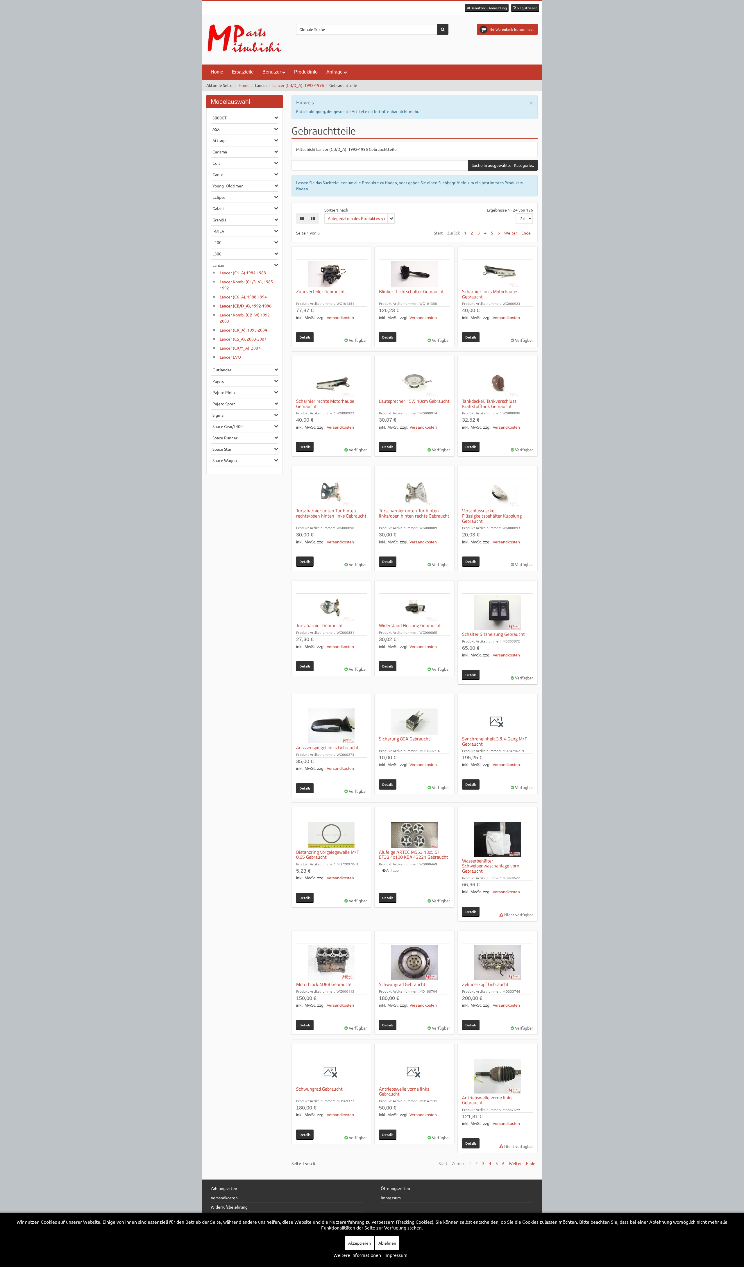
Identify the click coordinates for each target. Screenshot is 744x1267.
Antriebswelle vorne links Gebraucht (404, 1091)
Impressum (391, 1197)
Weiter (510, 232)
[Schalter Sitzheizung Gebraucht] (497, 612)
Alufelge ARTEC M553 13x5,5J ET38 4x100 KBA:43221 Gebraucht (413, 855)
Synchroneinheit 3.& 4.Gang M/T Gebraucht (494, 741)
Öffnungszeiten (395, 1188)
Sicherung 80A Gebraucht (404, 738)
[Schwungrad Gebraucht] (414, 962)
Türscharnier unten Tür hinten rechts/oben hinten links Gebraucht (331, 513)
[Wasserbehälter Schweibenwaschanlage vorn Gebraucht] (497, 839)
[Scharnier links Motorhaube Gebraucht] (497, 274)
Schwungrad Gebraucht (402, 984)
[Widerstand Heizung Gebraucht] (414, 608)
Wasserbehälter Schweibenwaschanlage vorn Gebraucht (490, 865)
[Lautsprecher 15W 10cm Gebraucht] (414, 384)
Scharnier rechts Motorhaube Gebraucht (325, 404)
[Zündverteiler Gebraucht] (331, 274)
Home (217, 71)
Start (438, 232)
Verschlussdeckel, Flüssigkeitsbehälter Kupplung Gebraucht (492, 515)
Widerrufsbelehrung (229, 1206)
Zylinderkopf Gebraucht (485, 984)
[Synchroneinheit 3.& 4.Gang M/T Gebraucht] (497, 721)
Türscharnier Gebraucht (319, 625)
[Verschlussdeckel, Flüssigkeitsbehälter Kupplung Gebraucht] (497, 493)
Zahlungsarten (224, 1188)
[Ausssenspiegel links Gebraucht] (331, 725)
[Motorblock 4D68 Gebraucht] (331, 962)
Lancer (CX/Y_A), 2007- (241, 347)
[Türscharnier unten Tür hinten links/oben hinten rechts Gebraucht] (414, 493)
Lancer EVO (230, 356)
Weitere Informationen (357, 1255)
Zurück (453, 232)
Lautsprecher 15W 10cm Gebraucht (414, 401)
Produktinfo (306, 71)
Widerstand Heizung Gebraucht (410, 625)
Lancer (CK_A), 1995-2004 (243, 329)
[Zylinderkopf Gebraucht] (497, 962)
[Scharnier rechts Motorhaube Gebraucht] (331, 384)
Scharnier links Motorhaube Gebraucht (489, 294)
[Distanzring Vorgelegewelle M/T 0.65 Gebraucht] (331, 835)
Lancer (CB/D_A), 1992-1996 (298, 85)
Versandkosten (340, 317)
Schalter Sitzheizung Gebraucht (493, 634)
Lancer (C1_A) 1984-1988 (243, 272)
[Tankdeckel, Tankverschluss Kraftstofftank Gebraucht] (497, 384)
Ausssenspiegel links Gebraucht (327, 747)
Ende (526, 232)
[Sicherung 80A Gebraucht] (414, 721)
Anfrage (392, 871)
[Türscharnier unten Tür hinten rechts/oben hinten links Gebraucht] (331, 493)
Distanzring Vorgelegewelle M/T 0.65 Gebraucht (327, 855)
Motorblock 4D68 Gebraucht (324, 984)
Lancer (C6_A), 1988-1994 (243, 296)
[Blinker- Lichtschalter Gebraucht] (414, 274)
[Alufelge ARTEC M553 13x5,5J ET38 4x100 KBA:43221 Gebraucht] (414, 835)
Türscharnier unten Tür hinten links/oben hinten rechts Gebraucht (414, 513)
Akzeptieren (359, 1242)
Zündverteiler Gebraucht (320, 291)
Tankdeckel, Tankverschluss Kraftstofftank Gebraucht (489, 404)
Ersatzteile (243, 71)
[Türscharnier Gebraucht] (331, 608)
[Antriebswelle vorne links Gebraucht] (414, 1072)
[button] (487, 8)
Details (304, 337)
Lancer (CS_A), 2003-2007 (243, 338)
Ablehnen (387, 1242)
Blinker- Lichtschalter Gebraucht (411, 291)
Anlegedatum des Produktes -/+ (357, 218)
